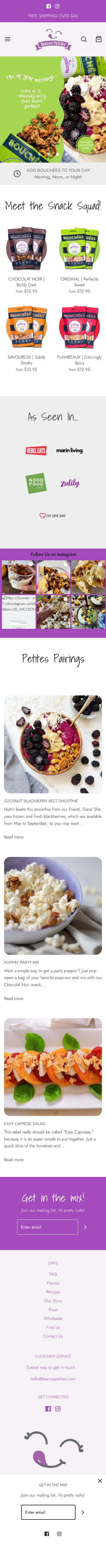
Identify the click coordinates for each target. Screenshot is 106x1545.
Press (53, 1310)
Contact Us (53, 1336)
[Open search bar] (83, 39)
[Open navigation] (7, 39)
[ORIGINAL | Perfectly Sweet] (79, 248)
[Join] (85, 1227)
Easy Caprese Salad (24, 1123)
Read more (13, 837)
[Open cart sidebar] (98, 39)
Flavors (53, 1283)
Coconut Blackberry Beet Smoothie (41, 801)
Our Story (53, 1301)
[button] (76, 154)
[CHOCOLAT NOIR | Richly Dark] (26, 248)
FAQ (53, 1274)
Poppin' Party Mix (21, 962)
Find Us (53, 1327)
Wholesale (53, 1318)
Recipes (53, 1292)
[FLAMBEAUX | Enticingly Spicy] (79, 326)
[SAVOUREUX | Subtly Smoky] (26, 326)
